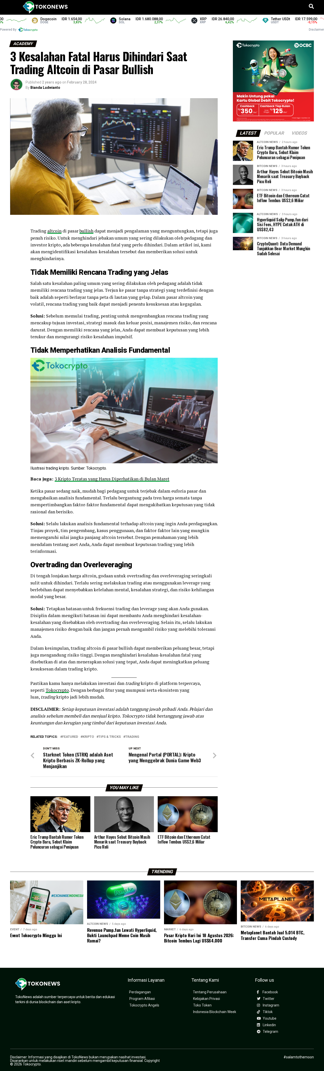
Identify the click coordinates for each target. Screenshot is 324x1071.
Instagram (270, 1005)
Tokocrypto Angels (144, 1005)
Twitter (268, 999)
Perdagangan (140, 992)
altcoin (54, 231)
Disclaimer (316, 29)
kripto (88, 737)
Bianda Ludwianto (45, 88)
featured (70, 737)
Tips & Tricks (109, 737)
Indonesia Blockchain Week (214, 1012)
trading (132, 737)
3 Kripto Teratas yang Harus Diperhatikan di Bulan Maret (112, 479)
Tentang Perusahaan (210, 992)
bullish (86, 231)
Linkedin (269, 1025)
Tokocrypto (57, 690)
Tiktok (267, 1012)
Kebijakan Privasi (206, 999)
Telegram (270, 1032)
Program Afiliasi (142, 999)
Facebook (270, 992)
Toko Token (202, 1005)
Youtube (269, 1018)
